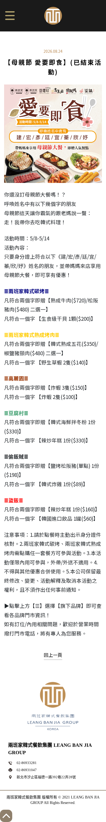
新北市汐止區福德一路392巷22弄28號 (46, 777)
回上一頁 (53, 654)
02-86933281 (27, 763)
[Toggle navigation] (9, 15)
